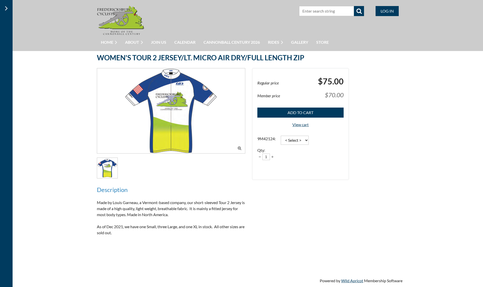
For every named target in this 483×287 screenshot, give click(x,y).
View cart (300, 124)
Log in (387, 11)
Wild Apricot (352, 280)
